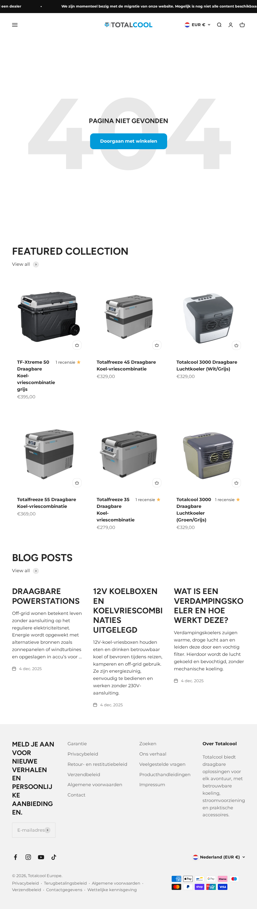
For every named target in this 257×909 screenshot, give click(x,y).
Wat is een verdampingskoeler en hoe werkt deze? (208, 605)
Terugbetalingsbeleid (65, 883)
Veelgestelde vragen (162, 764)
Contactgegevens (64, 889)
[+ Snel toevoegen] (77, 345)
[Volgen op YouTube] (41, 857)
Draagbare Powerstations (46, 596)
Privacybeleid (83, 754)
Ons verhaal (152, 754)
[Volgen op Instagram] (28, 857)
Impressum (152, 784)
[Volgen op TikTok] (53, 857)
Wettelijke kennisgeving (112, 889)
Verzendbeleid (84, 774)
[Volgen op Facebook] (15, 857)
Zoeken (147, 743)
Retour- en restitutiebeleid (97, 764)
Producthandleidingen (164, 774)
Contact (76, 795)
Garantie (77, 743)
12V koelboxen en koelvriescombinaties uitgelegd (128, 610)
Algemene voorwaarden (95, 784)
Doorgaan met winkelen (128, 141)
